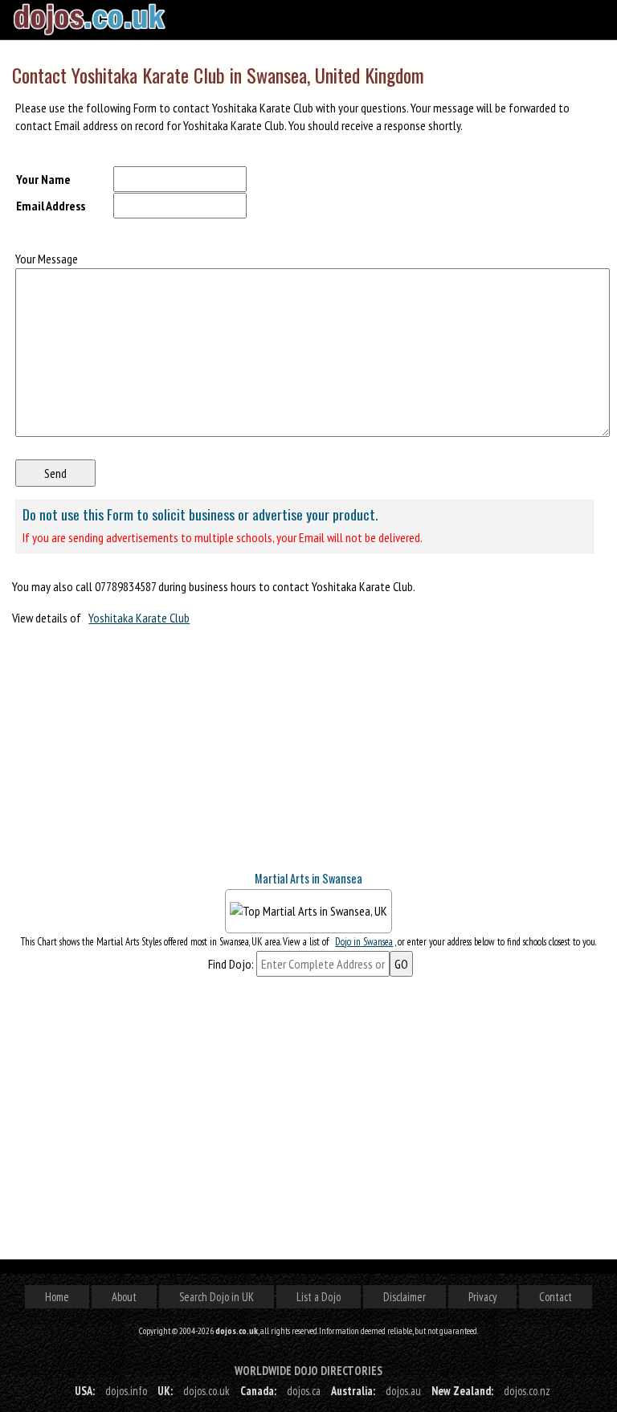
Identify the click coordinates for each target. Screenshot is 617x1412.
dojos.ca (304, 1390)
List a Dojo (318, 1296)
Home (57, 1296)
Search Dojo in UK (216, 1296)
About (124, 1296)
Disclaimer (404, 1296)
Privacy (482, 1296)
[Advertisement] (132, 755)
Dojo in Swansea (364, 942)
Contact (555, 1296)
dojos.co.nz (527, 1390)
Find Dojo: (231, 964)
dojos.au (403, 1390)
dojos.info (126, 1390)
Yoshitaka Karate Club (139, 618)
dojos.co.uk (206, 1390)
